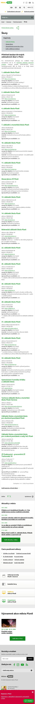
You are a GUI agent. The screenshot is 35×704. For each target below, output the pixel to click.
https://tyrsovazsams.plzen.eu (13, 406)
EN (20, 7)
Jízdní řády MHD (19, 563)
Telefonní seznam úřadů (23, 553)
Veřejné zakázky (19, 559)
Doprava (8, 22)
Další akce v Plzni (18, 638)
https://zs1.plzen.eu (10, 79)
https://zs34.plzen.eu (10, 364)
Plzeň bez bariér (17, 22)
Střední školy (9, 44)
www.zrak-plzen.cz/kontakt (12, 443)
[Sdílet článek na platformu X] (10, 496)
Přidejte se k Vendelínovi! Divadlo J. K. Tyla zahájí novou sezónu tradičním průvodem (15, 511)
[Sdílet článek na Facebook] (7, 496)
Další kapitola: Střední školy (9, 488)
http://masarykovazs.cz (11, 185)
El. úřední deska (8, 556)
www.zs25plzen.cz (9, 270)
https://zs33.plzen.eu (10, 344)
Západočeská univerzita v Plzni (14, 46)
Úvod (2, 22)
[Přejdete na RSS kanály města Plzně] (33, 4)
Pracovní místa (18, 556)
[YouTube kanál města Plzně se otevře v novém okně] (22, 665)
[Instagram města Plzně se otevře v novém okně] (26, 4)
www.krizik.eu (8, 388)
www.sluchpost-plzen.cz (11, 424)
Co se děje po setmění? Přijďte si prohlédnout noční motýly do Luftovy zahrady (16, 526)
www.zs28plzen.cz (9, 308)
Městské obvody (8, 563)
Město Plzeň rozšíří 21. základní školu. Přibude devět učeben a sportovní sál (16, 533)
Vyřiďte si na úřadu (8, 553)
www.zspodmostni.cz (10, 463)
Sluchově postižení (29, 11)
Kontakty (16, 7)
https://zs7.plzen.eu (10, 131)
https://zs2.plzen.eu (10, 99)
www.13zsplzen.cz (9, 203)
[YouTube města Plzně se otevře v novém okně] (29, 4)
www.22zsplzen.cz (9, 254)
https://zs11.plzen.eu (10, 169)
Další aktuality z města (10, 540)
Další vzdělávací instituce (13, 49)
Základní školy (10, 42)
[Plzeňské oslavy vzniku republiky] (8, 623)
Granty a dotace (8, 559)
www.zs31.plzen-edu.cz (11, 328)
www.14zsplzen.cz (9, 220)
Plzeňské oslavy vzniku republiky (6, 632)
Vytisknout (28, 496)
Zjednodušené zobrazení (13, 11)
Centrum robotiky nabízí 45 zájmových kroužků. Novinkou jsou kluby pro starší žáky (17, 518)
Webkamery (11, 7)
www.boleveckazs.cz (10, 236)
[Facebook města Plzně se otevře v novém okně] (23, 4)
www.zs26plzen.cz (9, 290)
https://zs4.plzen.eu (10, 115)
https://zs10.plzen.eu (10, 149)
